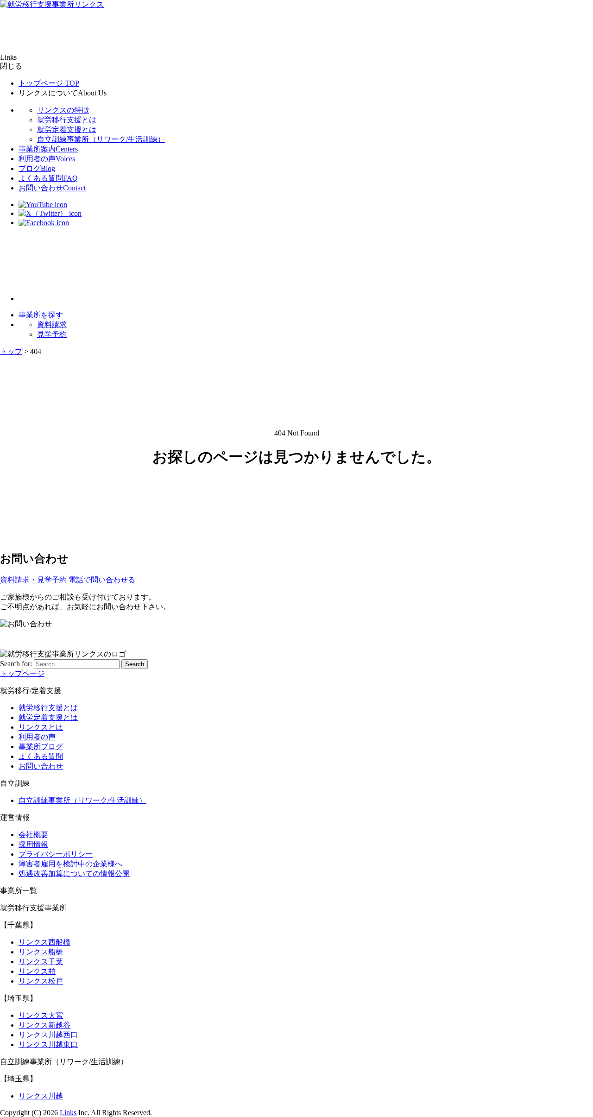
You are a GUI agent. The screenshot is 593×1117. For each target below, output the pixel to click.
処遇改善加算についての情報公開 (74, 873)
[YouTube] (43, 204)
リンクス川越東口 (48, 1044)
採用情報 (33, 844)
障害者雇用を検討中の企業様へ (70, 864)
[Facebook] (44, 223)
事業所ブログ (41, 747)
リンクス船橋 (41, 952)
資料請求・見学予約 (33, 580)
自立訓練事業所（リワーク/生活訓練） (101, 139)
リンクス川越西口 (48, 1035)
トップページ (49, 83)
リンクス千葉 (41, 962)
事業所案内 (48, 149)
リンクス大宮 (41, 1015)
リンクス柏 (37, 971)
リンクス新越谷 (44, 1025)
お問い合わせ (52, 188)
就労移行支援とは (66, 120)
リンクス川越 (41, 1096)
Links (68, 1113)
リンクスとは (41, 727)
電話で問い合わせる (102, 580)
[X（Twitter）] (50, 213)
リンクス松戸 (41, 981)
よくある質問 (48, 178)
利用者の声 (47, 159)
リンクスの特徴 (63, 110)
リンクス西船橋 (44, 942)
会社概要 (33, 835)
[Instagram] (56, 299)
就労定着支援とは (66, 129)
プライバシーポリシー (56, 854)
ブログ (37, 168)
